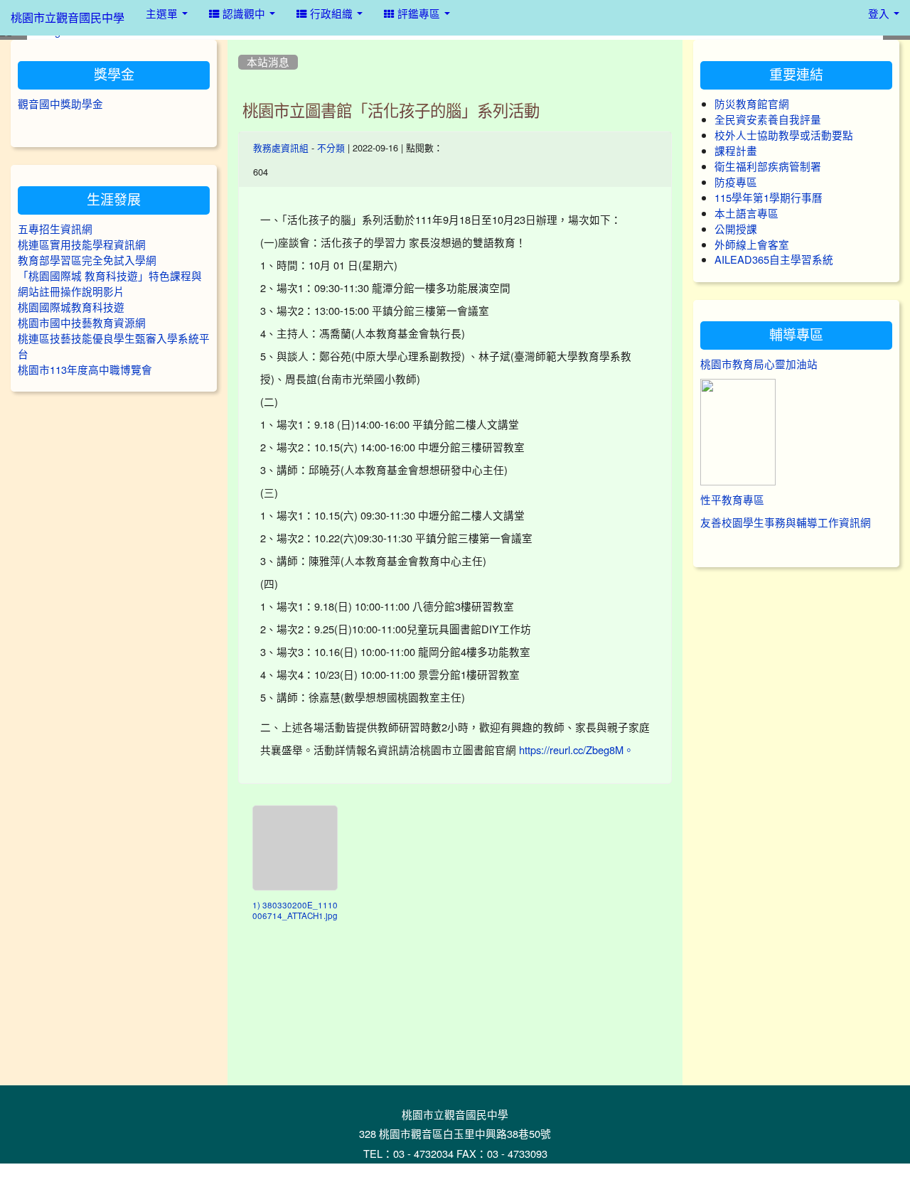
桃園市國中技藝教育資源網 (82, 323)
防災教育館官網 (751, 104)
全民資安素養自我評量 (767, 119)
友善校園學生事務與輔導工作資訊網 (785, 522)
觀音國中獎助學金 (60, 104)
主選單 (163, 14)
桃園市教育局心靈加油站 (759, 364)
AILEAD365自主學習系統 (773, 259)
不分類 (331, 148)
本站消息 (268, 62)
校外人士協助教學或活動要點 (783, 135)
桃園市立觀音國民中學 (67, 17)
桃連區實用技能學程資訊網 (82, 245)
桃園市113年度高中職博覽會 (85, 370)
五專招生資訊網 (55, 229)
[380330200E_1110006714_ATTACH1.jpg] (295, 848)
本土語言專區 (746, 213)
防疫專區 (735, 182)
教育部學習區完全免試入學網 (87, 260)
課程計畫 (735, 151)
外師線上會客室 (751, 245)
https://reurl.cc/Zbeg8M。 (576, 750)
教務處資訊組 (281, 148)
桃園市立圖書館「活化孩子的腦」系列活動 (391, 111)
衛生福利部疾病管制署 (767, 166)
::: (241, 44)
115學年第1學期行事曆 (768, 198)
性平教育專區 (732, 500)
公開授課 (735, 229)
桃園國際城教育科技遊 (71, 307)
